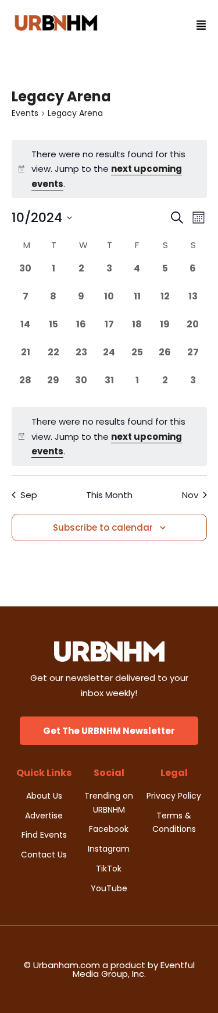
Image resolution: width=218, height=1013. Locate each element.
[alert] (109, 436)
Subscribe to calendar (103, 527)
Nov (190, 495)
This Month (109, 495)
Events (25, 113)
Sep (28, 495)
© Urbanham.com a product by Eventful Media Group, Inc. (109, 969)
